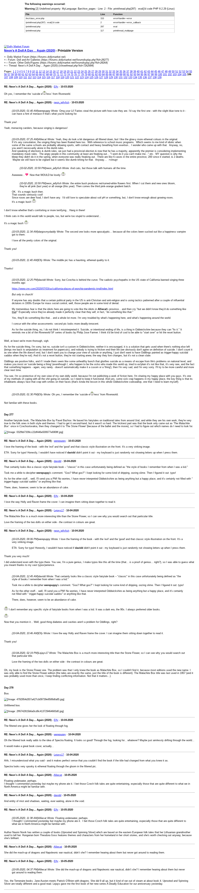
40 (138, 71)
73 (65, 74)
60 (19, 74)
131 (121, 77)
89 (121, 74)
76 (75, 74)
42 (145, 71)
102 (170, 74)
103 (175, 74)
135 (140, 77)
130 (116, 77)
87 (114, 74)
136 (145, 77)
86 (110, 74)
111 (25, 77)
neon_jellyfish (61, 102)
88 (117, 74)
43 (148, 71)
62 (26, 74)
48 (166, 71)
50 (173, 71)
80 (89, 74)
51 (176, 71)
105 (184, 74)
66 (40, 74)
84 (103, 74)
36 (124, 71)
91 (128, 74)
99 (155, 74)
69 (51, 74)
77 (79, 74)
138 (155, 77)
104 (179, 74)
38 (131, 71)
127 (101, 77)
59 (16, 74)
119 (62, 77)
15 (50, 71)
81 (93, 74)
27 (92, 71)
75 (72, 74)
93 (135, 74)
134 (135, 77)
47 (162, 71)
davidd (57, 461)
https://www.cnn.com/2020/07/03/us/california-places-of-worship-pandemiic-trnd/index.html (62, 288)
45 (155, 71)
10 (33, 71)
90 (124, 74)
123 (82, 77)
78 (82, 74)
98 (152, 74)
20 (68, 71)
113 (34, 77)
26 (89, 71)
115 (44, 77)
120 (67, 77)
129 (111, 77)
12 (40, 71)
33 (113, 71)
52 (180, 71)
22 (75, 71)
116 (48, 77)
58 (12, 74)
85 (107, 74)
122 (77, 77)
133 (130, 77)
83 (100, 74)
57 (9, 74)
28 (96, 71)
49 (169, 71)
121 (72, 77)
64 (33, 74)
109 (16, 77)
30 (103, 71)
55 (190, 71)
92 (131, 74)
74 (68, 74)
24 (82, 71)
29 (99, 71)
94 (138, 74)
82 (96, 74)
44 (152, 71)
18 (61, 71)
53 (183, 71)
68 (47, 74)
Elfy (56, 86)
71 (58, 74)
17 (57, 71)
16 (54, 71)
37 (127, 71)
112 (30, 77)
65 (37, 74)
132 (125, 77)
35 (120, 71)
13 (43, 71)
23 (78, 71)
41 (141, 71)
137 (150, 77)
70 (54, 74)
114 (39, 77)
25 (85, 71)
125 (91, 77)
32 (110, 71)
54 (187, 71)
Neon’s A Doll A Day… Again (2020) (29, 50)
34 (117, 71)
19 (64, 71)
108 (11, 77)
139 (159, 77)
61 (23, 74)
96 (145, 74)
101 (165, 74)
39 (134, 71)
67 (44, 74)
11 (37, 71)
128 (106, 77)
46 (159, 71)
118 (58, 77)
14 (47, 71)
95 (142, 74)
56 (5, 74)
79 (86, 74)
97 (149, 74)
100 (160, 74)
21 (71, 71)
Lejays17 (59, 510)
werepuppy (60, 440)
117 (53, 77)
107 (6, 77)
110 (21, 77)
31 (106, 71)
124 (87, 77)
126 (96, 77)
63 (30, 74)
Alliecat (58, 775)
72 (61, 74)
